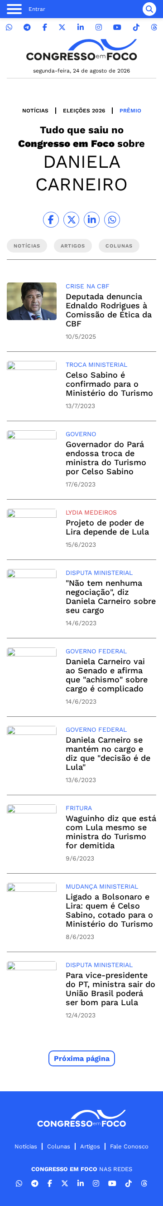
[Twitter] (62, 27)
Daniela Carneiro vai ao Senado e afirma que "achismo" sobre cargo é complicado (107, 674)
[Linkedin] (80, 27)
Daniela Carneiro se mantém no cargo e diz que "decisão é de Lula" (108, 753)
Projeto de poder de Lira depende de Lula (107, 527)
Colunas (58, 1146)
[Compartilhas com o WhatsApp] (112, 220)
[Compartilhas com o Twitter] (71, 220)
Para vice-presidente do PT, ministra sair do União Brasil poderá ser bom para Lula (110, 988)
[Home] (81, 50)
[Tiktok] (136, 27)
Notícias (35, 110)
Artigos (90, 1146)
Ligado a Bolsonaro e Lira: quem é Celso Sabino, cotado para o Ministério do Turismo (109, 910)
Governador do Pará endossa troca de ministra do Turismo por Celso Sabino (106, 457)
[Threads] (154, 27)
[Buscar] (149, 9)
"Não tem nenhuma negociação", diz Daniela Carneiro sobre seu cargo (111, 596)
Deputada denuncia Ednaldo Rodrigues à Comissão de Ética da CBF (109, 310)
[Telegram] (27, 27)
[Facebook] (45, 27)
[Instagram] (99, 27)
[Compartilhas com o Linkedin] (92, 220)
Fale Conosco (129, 1146)
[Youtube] (117, 27)
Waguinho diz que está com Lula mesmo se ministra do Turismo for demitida (111, 831)
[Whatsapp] (9, 27)
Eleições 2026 (84, 110)
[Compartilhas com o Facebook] (51, 220)
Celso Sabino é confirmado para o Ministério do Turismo (109, 384)
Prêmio (130, 110)
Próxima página (82, 1058)
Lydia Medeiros (91, 512)
